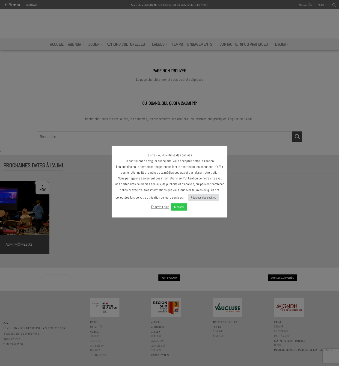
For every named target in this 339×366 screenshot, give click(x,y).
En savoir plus (160, 207)
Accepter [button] (179, 207)
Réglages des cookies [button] (203, 197)
